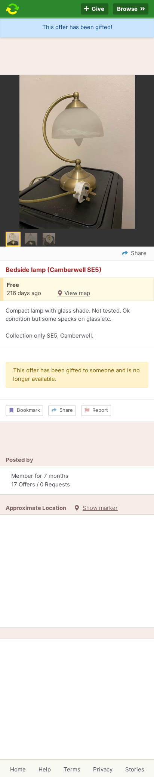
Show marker (100, 507)
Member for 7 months (40, 480)
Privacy (103, 769)
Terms (72, 769)
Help (44, 769)
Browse (128, 9)
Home (18, 769)
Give (97, 9)
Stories (134, 769)
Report (98, 410)
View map (76, 293)
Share (64, 410)
